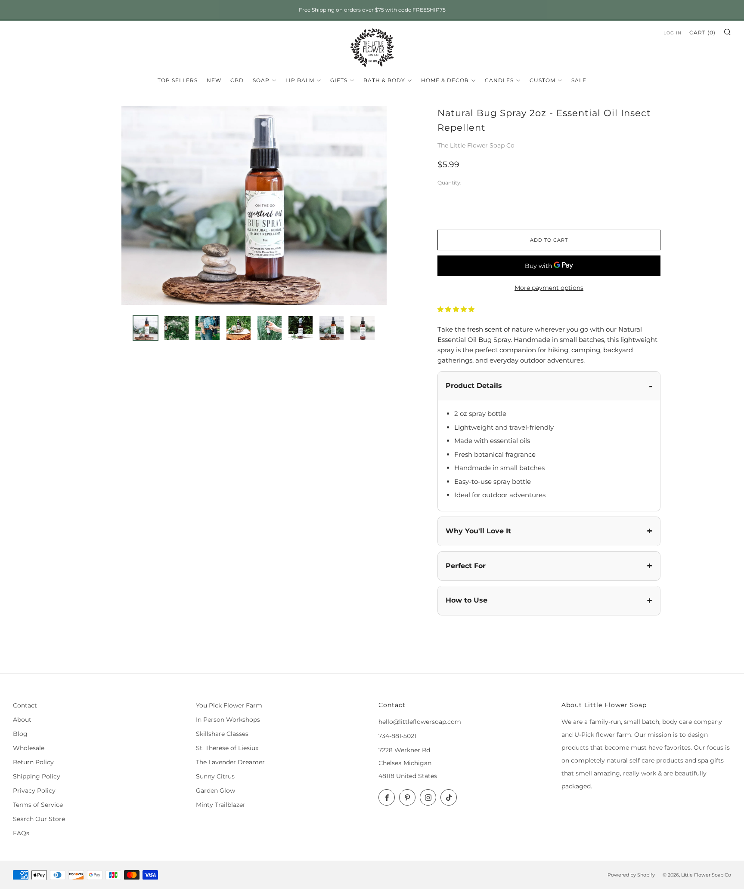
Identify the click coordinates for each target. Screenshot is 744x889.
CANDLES (499, 80)
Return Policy (33, 762)
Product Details (474, 385)
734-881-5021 (397, 735)
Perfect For (466, 566)
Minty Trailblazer (220, 804)
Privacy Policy (34, 790)
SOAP (261, 80)
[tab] (145, 328)
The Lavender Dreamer (230, 762)
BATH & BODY (384, 80)
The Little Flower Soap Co (476, 145)
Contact (25, 705)
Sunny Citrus (215, 776)
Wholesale (28, 747)
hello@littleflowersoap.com (419, 721)
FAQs (21, 833)
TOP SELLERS (178, 80)
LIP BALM (299, 80)
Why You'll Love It (478, 531)
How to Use (466, 600)
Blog (20, 733)
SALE (578, 80)
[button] (456, 309)
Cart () (702, 32)
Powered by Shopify (631, 875)
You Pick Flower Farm (229, 705)
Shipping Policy (36, 776)
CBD (237, 80)
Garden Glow (215, 790)
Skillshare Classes (222, 733)
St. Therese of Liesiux (227, 747)
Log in (672, 33)
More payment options (549, 287)
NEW (214, 80)
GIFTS (338, 80)
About (22, 719)
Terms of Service (38, 804)
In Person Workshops (228, 719)
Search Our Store (39, 818)
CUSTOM (542, 80)
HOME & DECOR (445, 80)
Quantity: (449, 183)
